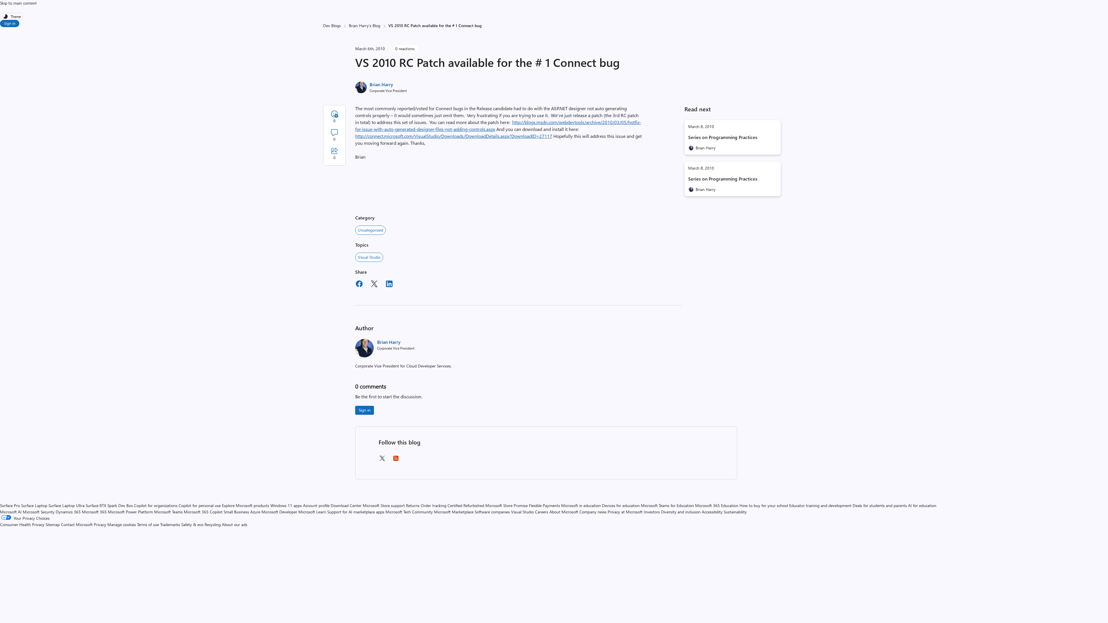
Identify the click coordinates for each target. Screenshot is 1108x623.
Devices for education (621, 505)
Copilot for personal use (200, 505)
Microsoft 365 (94, 512)
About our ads (234, 524)
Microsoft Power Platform (130, 512)
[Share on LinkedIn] (389, 285)
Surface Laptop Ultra (66, 505)
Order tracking (433, 505)
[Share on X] (374, 285)
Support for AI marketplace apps (355, 512)
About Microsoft (563, 512)
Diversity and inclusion (681, 512)
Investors (652, 512)
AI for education (922, 505)
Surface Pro (10, 505)
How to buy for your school (764, 505)
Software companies (492, 512)
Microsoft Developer (279, 512)
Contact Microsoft (77, 524)
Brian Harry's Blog (364, 25)
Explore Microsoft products (245, 505)
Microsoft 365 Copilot (203, 512)
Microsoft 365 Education (716, 505)
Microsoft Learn (312, 512)
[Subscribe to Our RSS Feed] (395, 460)
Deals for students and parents (880, 505)
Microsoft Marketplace (453, 512)
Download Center (346, 505)
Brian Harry (381, 84)
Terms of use (148, 524)
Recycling (213, 524)
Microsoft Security (39, 512)
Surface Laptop (34, 505)
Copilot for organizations (155, 505)
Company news (593, 512)
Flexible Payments (544, 505)
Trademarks (170, 524)
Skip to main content (18, 3)
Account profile (316, 505)
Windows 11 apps (286, 505)
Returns (413, 505)
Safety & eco (192, 524)
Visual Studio (369, 257)
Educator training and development (820, 505)
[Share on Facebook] (359, 285)
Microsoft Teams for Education (667, 505)
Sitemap (53, 524)
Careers (541, 512)
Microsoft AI (11, 512)
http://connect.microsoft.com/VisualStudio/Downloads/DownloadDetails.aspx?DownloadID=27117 (453, 136)
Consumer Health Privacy (22, 524)
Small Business (236, 512)
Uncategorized (370, 230)
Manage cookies (121, 524)
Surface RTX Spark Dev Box (109, 505)
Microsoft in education (581, 505)
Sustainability (735, 512)
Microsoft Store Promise (506, 505)
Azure (255, 512)
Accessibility (712, 512)
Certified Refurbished (466, 505)
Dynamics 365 (68, 512)
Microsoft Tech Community (409, 512)
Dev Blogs (332, 25)
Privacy (100, 524)
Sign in (9, 23)
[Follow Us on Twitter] (382, 460)
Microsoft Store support (384, 505)
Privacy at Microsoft (625, 512)
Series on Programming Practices (722, 137)
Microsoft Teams (168, 512)
